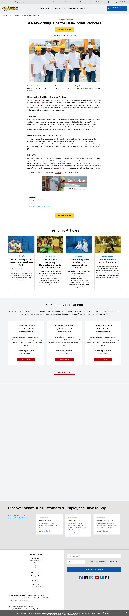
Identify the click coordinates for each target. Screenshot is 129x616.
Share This (63, 29)
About (83, 8)
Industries (71, 8)
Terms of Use (22, 607)
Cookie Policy (56, 613)
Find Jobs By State (35, 560)
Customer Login (7, 2)
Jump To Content (58, 2)
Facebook (39, 103)
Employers (58, 8)
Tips (38, 206)
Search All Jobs (64, 372)
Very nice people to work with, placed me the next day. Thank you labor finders (106, 525)
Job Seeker (102, 562)
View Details (26, 353)
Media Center (80, 2)
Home (5, 15)
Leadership (35, 584)
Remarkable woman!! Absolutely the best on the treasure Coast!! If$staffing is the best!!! (78, 526)
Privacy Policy (69, 614)
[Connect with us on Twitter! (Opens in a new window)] (86, 577)
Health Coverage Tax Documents (18, 600)
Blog (115, 2)
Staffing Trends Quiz (104, 2)
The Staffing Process (36, 563)
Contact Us (123, 2)
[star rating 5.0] (49, 517)
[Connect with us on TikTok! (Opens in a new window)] (107, 577)
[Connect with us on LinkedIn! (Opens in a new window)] (102, 577)
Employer (113, 562)
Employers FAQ (35, 576)
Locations (70, 2)
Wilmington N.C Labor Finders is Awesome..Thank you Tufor (48, 525)
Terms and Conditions (59, 614)
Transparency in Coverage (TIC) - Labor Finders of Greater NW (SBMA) (29, 598)
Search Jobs (35, 558)
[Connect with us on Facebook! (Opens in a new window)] (81, 577)
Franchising (91, 2)
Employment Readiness (64, 19)
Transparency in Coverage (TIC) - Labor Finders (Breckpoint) (26, 595)
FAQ (36, 568)
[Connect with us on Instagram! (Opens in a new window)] (91, 577)
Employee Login (20, 2)
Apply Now (26, 359)
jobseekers (32, 206)
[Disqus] (64, 414)
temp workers (46, 206)
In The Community (35, 586)
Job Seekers (44, 8)
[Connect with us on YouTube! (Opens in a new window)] (97, 577)
